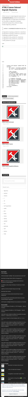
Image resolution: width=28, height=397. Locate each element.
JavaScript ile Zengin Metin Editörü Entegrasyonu (11, 278)
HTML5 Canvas (5, 5)
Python (5, 231)
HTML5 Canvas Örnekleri (8, 98)
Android (5, 193)
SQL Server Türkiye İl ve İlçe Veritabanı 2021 (10, 318)
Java (5, 211)
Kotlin (5, 213)
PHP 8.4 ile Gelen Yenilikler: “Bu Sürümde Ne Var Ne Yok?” (13, 275)
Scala (5, 233)
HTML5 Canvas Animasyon (8, 122)
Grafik (5, 208)
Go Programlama (7, 206)
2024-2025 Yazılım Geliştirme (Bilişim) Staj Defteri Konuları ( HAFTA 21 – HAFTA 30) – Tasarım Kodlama (13, 332)
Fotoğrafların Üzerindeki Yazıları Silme (16, 373)
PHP (5, 228)
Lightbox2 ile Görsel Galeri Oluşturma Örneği (10, 288)
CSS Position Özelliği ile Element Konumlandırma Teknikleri (13, 302)
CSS (4, 223)
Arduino (5, 195)
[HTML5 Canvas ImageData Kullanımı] (13, 156)
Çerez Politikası (16, 391)
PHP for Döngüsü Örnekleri (7, 310)
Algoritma (6, 190)
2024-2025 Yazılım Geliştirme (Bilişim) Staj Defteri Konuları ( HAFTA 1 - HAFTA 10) (16, 383)
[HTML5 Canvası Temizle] (13, 134)
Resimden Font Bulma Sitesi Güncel (15, 365)
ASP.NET (5, 221)
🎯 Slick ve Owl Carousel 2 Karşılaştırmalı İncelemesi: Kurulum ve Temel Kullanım (12, 281)
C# (4, 201)
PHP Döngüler (4, 273)
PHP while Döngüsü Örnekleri (7, 306)
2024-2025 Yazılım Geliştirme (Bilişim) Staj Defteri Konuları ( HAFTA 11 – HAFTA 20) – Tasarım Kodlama (13, 325)
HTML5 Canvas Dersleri (13, 96)
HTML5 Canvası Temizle (7, 144)
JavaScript (6, 226)
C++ (4, 203)
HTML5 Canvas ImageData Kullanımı (10, 166)
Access (5, 216)
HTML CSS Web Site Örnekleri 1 (14, 369)
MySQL (5, 218)
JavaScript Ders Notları (6, 291)
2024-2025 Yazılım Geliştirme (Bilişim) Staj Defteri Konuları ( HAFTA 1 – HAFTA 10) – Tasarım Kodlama (13, 345)
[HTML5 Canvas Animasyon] (13, 112)
